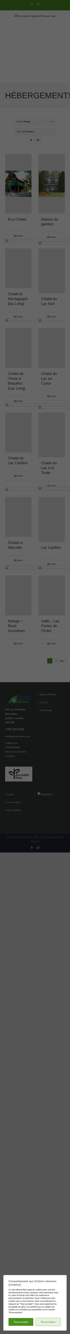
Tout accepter (21, 1322)
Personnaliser (48, 1322)
